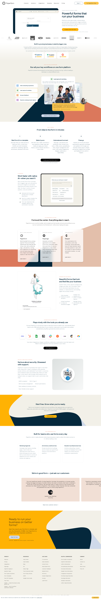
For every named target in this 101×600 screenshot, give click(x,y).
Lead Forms (44, 581)
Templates (49, 3)
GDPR (24, 577)
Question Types (7, 572)
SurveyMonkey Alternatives (67, 567)
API (24, 567)
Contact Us (82, 562)
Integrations (6, 565)
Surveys (44, 579)
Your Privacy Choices (27, 574)
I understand (95, 597)
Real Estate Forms (46, 567)
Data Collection (45, 562)
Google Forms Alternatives (67, 572)
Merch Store (82, 567)
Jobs (81, 565)
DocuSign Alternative (65, 579)
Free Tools (6, 581)
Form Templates (7, 577)
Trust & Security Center (28, 572)
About (81, 560)
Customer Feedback (46, 570)
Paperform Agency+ (8, 570)
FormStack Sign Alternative (67, 577)
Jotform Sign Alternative (66, 584)
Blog (24, 565)
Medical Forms (45, 572)
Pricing (63, 3)
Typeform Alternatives (66, 562)
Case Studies (26, 562)
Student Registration (46, 577)
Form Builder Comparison (66, 560)
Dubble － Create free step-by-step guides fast (12, 585)
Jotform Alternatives (65, 565)
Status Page (25, 570)
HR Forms (44, 574)
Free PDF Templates (8, 579)
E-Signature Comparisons (66, 574)
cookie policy (39, 597)
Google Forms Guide (27, 579)
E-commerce (45, 560)
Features (6, 560)
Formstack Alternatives (66, 570)
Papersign (6, 567)
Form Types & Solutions (9, 574)
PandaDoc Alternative (65, 581)
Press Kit (82, 570)
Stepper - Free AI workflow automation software (10, 588)
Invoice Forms (45, 565)
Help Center (25, 560)
